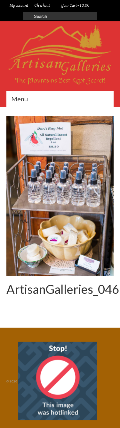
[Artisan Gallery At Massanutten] (60, 50)
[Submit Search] (27, 16)
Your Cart (75, 5)
